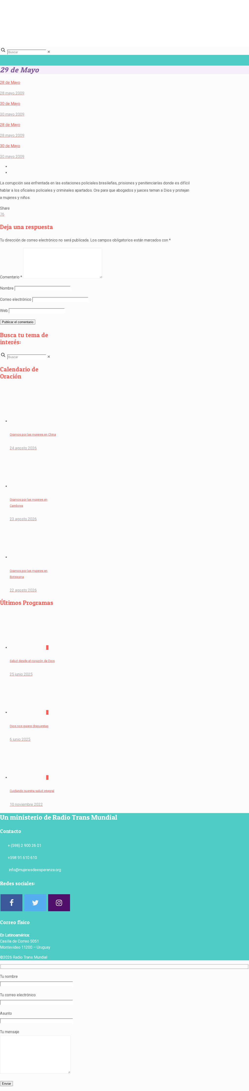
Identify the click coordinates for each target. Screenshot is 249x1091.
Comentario (11, 277)
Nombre (7, 288)
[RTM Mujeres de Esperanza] (142, 37)
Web (4, 310)
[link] (48, 52)
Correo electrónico (15, 299)
